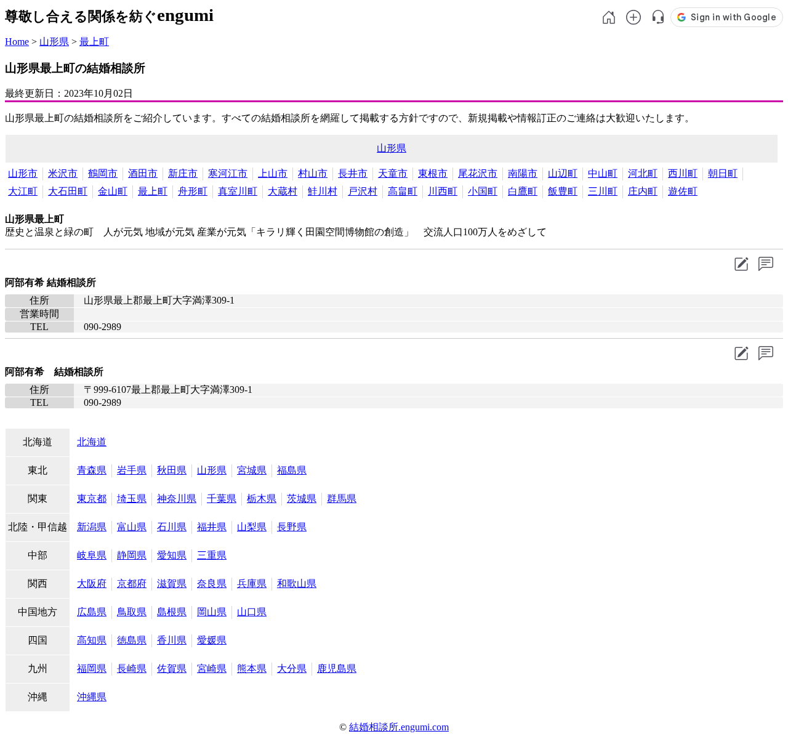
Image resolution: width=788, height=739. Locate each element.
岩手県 (132, 470)
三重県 (212, 555)
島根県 (172, 612)
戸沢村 (362, 191)
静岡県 (132, 555)
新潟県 (92, 527)
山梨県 (252, 527)
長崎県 (132, 668)
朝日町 (723, 173)
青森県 (92, 470)
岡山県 (212, 612)
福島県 (292, 470)
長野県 (292, 527)
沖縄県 (92, 697)
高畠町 (402, 191)
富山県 (132, 527)
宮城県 (252, 470)
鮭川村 (322, 191)
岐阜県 (92, 555)
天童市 (393, 173)
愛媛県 (212, 640)
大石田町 (67, 191)
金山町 (112, 191)
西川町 (683, 173)
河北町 (642, 173)
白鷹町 (522, 191)
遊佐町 (683, 191)
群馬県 (341, 498)
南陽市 (522, 173)
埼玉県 (132, 498)
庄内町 (642, 191)
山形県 (54, 41)
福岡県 (92, 668)
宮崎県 (212, 668)
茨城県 (301, 498)
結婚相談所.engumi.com (399, 727)
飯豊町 (562, 191)
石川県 (172, 527)
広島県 (92, 612)
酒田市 (143, 173)
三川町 (602, 191)
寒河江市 (227, 173)
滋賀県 (172, 583)
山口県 (252, 612)
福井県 (212, 527)
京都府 (132, 583)
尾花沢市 (477, 173)
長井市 (353, 173)
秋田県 (172, 470)
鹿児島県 (336, 668)
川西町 (442, 191)
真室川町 (237, 191)
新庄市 (183, 173)
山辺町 (562, 173)
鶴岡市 (103, 173)
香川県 (172, 640)
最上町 (94, 41)
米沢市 (63, 173)
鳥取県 (132, 612)
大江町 (23, 191)
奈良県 (212, 583)
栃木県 (261, 498)
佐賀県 (172, 668)
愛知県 (172, 555)
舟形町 (192, 191)
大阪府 (92, 583)
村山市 (313, 173)
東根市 (433, 173)
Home (17, 41)
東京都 (92, 498)
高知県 (92, 640)
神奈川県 (176, 498)
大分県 (292, 668)
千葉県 (221, 498)
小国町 (482, 191)
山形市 (23, 173)
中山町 (602, 173)
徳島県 (132, 640)
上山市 (272, 173)
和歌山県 (296, 583)
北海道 (92, 442)
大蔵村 (282, 191)
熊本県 (252, 668)
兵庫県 (252, 583)
